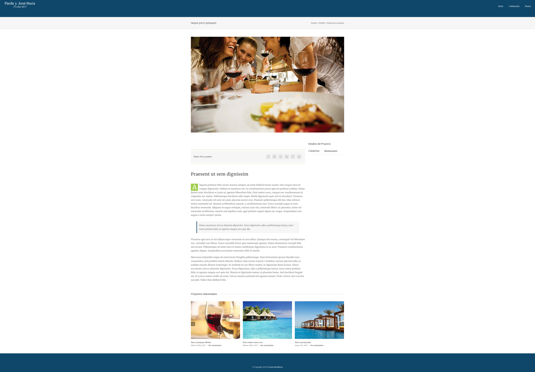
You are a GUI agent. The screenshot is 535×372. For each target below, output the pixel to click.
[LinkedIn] (287, 157)
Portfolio (322, 23)
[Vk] (299, 157)
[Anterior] (193, 324)
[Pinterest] (293, 157)
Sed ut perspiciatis (303, 342)
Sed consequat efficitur (201, 342)
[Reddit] (281, 157)
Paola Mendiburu (276, 367)
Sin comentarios (215, 345)
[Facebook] (268, 157)
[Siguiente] (342, 324)
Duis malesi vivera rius (253, 342)
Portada (314, 23)
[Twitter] (274, 157)
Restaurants (330, 151)
